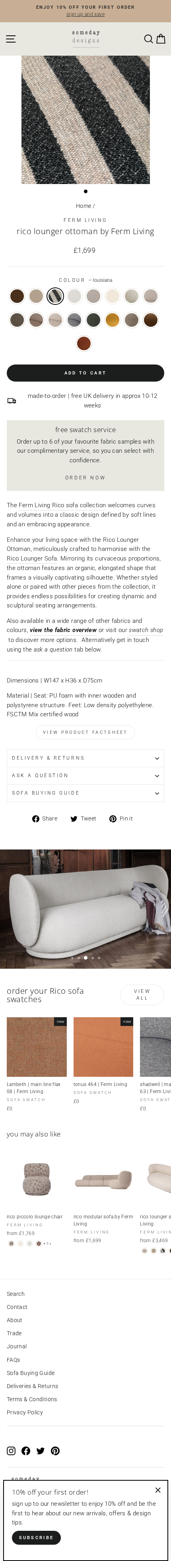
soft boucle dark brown (17, 320)
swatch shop (146, 630)
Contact (17, 1307)
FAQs (13, 1360)
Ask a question (40, 775)
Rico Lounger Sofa (32, 558)
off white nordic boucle (112, 296)
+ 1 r (47, 1243)
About (15, 1320)
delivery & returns (48, 758)
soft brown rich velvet (151, 320)
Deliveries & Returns (32, 1386)
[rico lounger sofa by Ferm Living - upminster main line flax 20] (145, 1251)
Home (83, 206)
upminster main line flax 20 (55, 320)
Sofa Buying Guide (30, 1373)
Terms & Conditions (32, 1399)
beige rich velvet (132, 320)
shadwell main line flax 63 (74, 320)
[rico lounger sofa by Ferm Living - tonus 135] (154, 1251)
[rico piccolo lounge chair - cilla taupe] (11, 1244)
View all (142, 995)
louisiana (55, 296)
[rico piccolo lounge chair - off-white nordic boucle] (20, 1244)
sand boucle (93, 296)
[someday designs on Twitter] (40, 1450)
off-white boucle (74, 296)
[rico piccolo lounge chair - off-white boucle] (30, 1244)
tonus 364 (17, 296)
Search (16, 1294)
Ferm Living (85, 220)
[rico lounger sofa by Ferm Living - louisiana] (163, 1251)
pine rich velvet (93, 320)
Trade (14, 1333)
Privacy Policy (25, 1412)
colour (85, 280)
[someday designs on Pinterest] (55, 1450)
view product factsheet (85, 732)
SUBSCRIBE (36, 1537)
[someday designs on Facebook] (25, 1450)
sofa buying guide (46, 793)
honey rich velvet (112, 320)
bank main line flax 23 (36, 320)
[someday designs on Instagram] (11, 1450)
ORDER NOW (85, 478)
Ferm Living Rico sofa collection (62, 505)
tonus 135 (36, 296)
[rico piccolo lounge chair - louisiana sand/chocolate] (39, 1244)
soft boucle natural (151, 296)
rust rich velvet (84, 343)
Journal (17, 1346)
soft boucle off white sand (132, 296)
